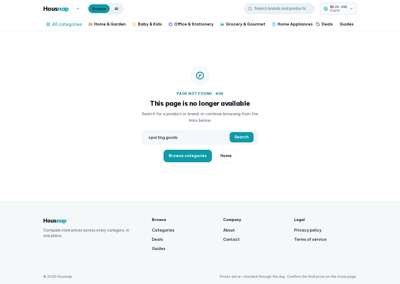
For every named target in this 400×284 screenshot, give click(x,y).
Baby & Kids (150, 24)
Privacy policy (307, 230)
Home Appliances (295, 24)
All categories (67, 24)
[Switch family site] (78, 9)
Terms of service (310, 239)
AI (116, 9)
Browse (99, 9)
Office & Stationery (194, 24)
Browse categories (188, 155)
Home (226, 155)
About (229, 230)
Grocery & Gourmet (245, 24)
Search (242, 137)
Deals (327, 24)
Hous (56, 9)
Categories (163, 230)
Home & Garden (110, 24)
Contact (231, 239)
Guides (347, 24)
